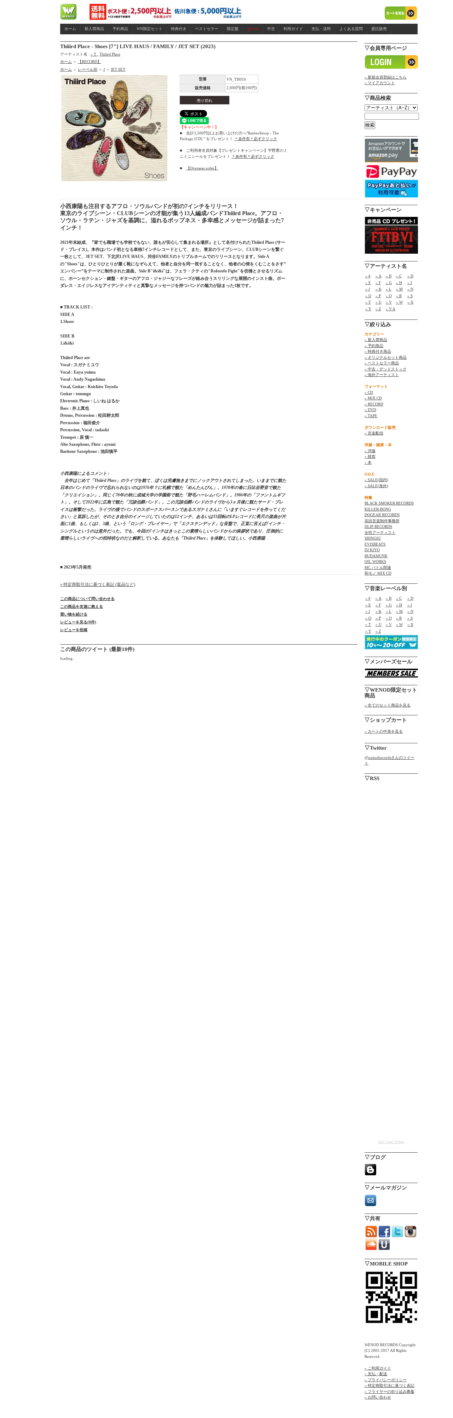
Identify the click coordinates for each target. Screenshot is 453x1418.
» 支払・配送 (376, 1374)
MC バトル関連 (378, 567)
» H (399, 283)
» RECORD (374, 404)
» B (388, 276)
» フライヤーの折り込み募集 (389, 1391)
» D (410, 276)
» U (378, 302)
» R (399, 296)
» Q (389, 296)
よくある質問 (351, 29)
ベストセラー (206, 29)
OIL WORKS (375, 561)
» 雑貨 (370, 456)
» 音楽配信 (374, 433)
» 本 (368, 462)
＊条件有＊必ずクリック (255, 139)
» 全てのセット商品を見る (388, 705)
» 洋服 (370, 451)
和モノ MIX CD (378, 573)
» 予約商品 (374, 346)
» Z (378, 309)
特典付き (179, 29)
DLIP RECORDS (378, 526)
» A (378, 276)
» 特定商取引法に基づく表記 (389, 1385)
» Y (368, 309)
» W (399, 302)
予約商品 (120, 29)
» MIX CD (373, 398)
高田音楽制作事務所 (382, 521)
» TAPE (371, 416)
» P (378, 296)
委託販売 (379, 29)
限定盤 (233, 29)
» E (368, 283)
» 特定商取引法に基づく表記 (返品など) (97, 584)
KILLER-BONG (378, 509)
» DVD (370, 410)
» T (94, 54)
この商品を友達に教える (81, 606)
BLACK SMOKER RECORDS (389, 503)
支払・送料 (321, 29)
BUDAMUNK (376, 556)
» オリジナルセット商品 (386, 357)
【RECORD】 (89, 61)
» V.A (390, 309)
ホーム (70, 29)
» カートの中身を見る (384, 731)
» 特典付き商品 (378, 351)
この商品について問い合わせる (87, 598)
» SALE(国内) (376, 480)
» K (378, 289)
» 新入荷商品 (376, 340)
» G (389, 283)
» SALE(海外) (376, 486)
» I (409, 283)
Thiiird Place (109, 54)
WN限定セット (149, 29)
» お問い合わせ (378, 1397)
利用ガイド (293, 29)
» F (378, 283)
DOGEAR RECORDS (382, 515)
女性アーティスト (380, 532)
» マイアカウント (380, 83)
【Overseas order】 (202, 168)
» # (368, 276)
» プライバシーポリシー (386, 1380)
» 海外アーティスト (382, 375)
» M (399, 289)
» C (399, 276)
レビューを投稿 (73, 630)
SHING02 (373, 538)
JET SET (118, 69)
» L (388, 289)
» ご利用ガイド (378, 1368)
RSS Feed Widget (391, 1142)
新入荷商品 (94, 29)
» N (410, 289)
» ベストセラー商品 (382, 363)
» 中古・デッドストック (386, 369)
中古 (271, 29)
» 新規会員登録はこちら (386, 77)
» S (410, 296)
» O (368, 296)
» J (367, 289)
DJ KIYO (372, 550)
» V (389, 302)
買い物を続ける (73, 614)
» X (410, 302)
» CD (369, 392)
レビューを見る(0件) (78, 622)
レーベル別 (87, 69)
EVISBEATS (375, 544)
